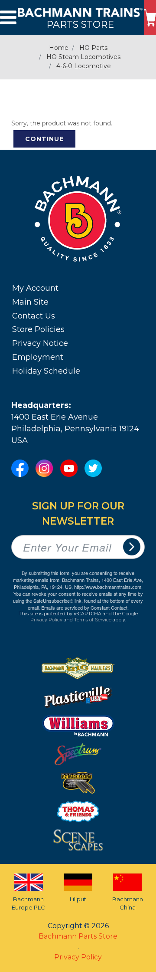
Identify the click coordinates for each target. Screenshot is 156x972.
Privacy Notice (40, 343)
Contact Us (33, 316)
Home (58, 48)
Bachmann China (127, 903)
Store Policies (38, 329)
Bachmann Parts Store (78, 936)
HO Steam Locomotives (83, 57)
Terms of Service (92, 620)
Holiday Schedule (46, 371)
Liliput (78, 899)
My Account (35, 288)
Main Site (30, 302)
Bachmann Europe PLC (28, 903)
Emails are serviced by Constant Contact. (85, 607)
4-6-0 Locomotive (83, 66)
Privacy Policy (46, 620)
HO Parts (93, 48)
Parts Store (80, 24)
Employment (37, 357)
